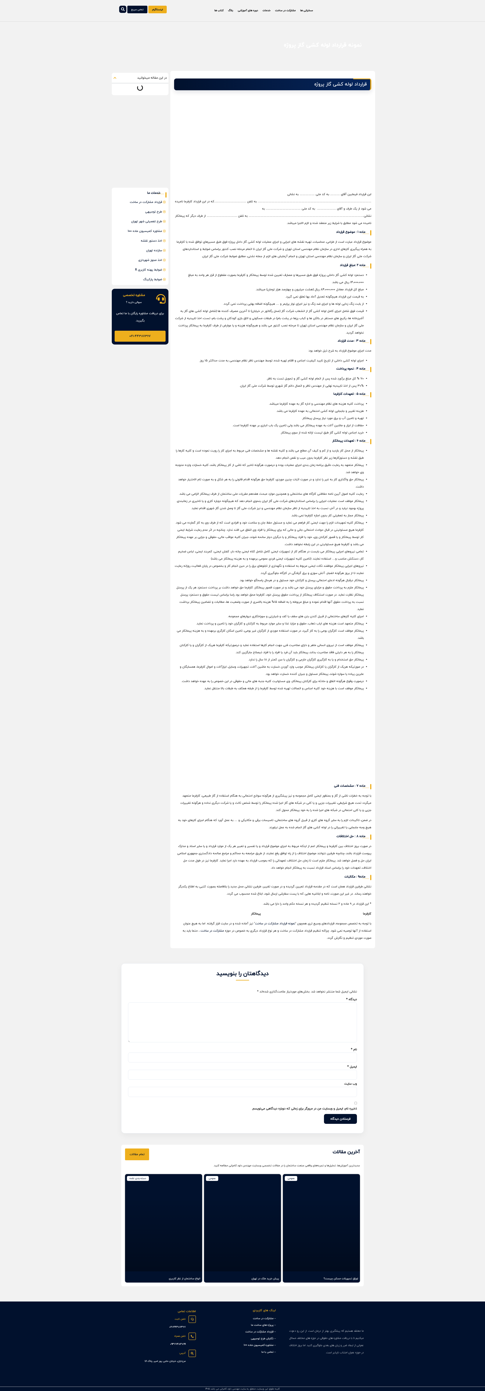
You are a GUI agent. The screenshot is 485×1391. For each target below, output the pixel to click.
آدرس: (182, 1353)
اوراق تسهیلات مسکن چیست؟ (341, 1278)
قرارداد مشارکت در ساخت (259, 1332)
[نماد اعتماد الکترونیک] (191, 1377)
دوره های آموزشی (248, 10)
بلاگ (230, 10)
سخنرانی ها (306, 10)
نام (354, 1049)
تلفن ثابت (180, 1319)
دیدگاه (351, 999)
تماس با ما (267, 1352)
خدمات (267, 10)
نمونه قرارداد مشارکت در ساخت (275, 924)
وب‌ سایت (350, 1083)
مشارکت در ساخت (285, 10)
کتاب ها (219, 10)
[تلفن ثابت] (192, 1319)
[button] (115, 77)
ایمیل (352, 1066)
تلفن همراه (180, 1336)
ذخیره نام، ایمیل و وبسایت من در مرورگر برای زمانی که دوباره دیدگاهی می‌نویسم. (304, 1108)
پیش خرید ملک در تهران (265, 1278)
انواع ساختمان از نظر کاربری (184, 1278)
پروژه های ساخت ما (262, 1325)
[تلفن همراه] (192, 1336)
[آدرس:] (192, 1353)
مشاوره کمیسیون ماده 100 (259, 1345)
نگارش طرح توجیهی (262, 1338)
